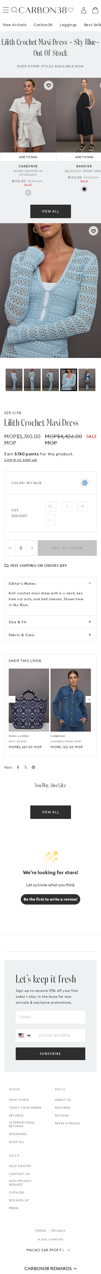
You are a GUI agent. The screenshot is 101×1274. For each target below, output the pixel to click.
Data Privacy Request (20, 1182)
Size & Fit (18, 622)
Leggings (68, 24)
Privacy (58, 1230)
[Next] (89, 699)
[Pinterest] (33, 767)
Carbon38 (43, 24)
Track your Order (25, 1107)
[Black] (84, 189)
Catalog (16, 1192)
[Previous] (12, 699)
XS (50, 506)
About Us (63, 1100)
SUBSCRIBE (50, 1054)
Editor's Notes (22, 583)
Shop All (16, 1142)
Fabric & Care (22, 635)
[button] (50, 1268)
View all (50, 211)
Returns (16, 1115)
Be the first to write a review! (50, 899)
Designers (18, 1134)
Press (13, 1208)
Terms (40, 1230)
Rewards (62, 1107)
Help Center (20, 1166)
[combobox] (25, 1035)
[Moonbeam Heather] (28, 193)
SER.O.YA (13, 413)
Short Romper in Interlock (28, 173)
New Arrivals (14, 24)
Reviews (62, 1115)
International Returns (22, 1124)
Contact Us (19, 1174)
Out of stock (67, 548)
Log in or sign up (20, 459)
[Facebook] (18, 767)
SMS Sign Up (19, 1200)
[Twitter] (26, 767)
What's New (19, 1100)
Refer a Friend (67, 1123)
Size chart (19, 515)
